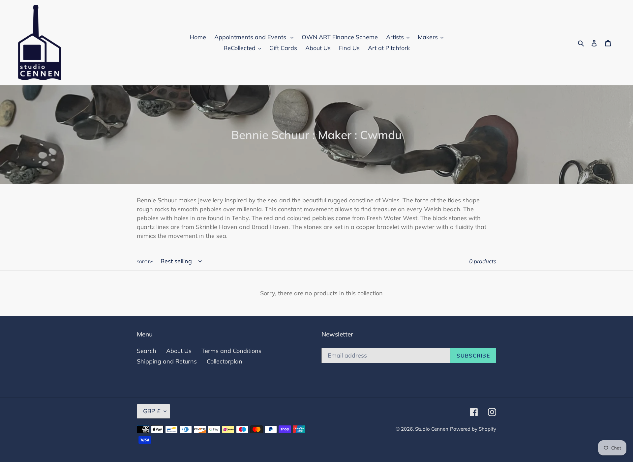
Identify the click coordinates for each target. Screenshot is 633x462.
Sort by (145, 261)
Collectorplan (224, 361)
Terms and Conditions (231, 351)
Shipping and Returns (167, 361)
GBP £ (152, 411)
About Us (179, 351)
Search (146, 351)
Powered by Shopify (473, 429)
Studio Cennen (431, 429)
